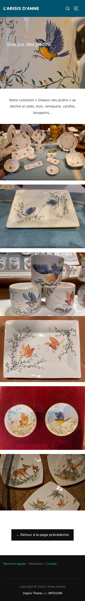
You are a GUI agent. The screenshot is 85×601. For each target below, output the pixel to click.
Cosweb (51, 563)
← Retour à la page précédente (42, 535)
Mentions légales (14, 563)
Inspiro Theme (32, 593)
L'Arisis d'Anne (21, 8)
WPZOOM (55, 593)
